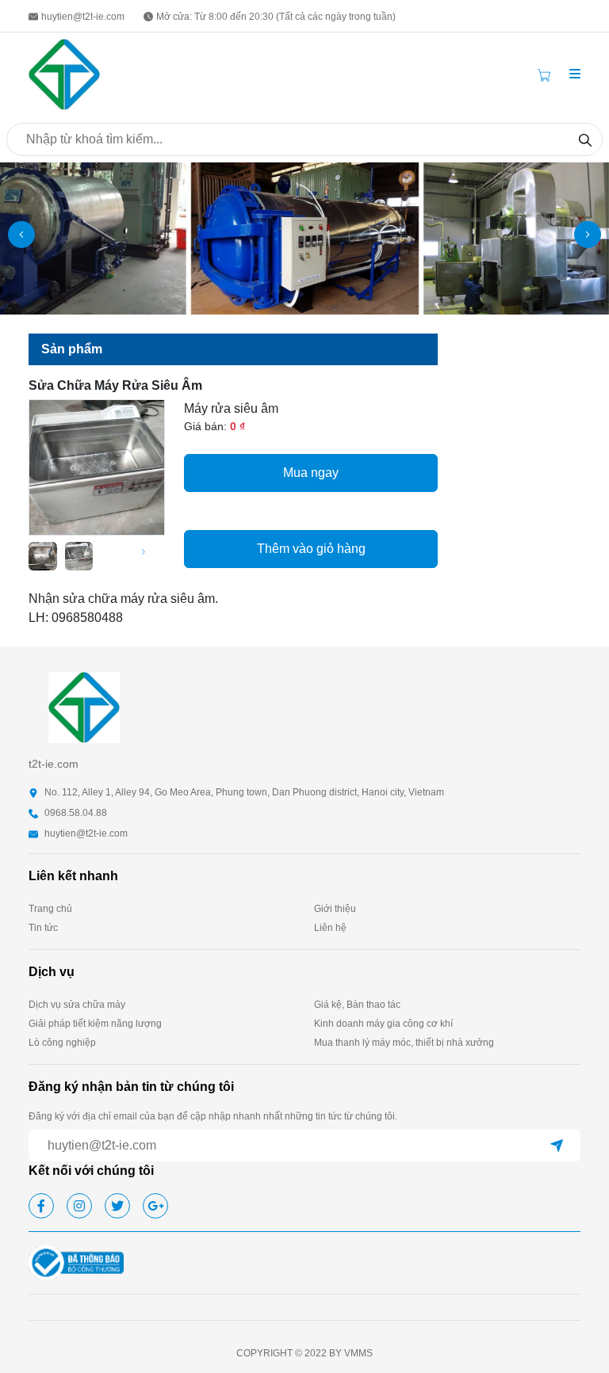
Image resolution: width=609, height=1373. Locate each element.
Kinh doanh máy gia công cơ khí (383, 1023)
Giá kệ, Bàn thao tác (357, 1004)
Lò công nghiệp (62, 1042)
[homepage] (64, 73)
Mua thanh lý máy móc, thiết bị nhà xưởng (404, 1042)
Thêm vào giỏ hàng (311, 548)
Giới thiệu (335, 908)
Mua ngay (311, 472)
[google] (155, 1206)
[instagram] (79, 1206)
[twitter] (117, 1206)
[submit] (557, 1145)
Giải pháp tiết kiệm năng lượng (95, 1023)
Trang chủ (50, 908)
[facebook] (41, 1206)
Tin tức (43, 927)
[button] (574, 74)
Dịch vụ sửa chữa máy (77, 1004)
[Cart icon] (547, 74)
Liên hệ (330, 927)
